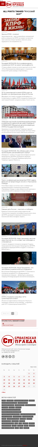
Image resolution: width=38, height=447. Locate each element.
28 (24, 386)
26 (14, 386)
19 (14, 383)
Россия (22, 421)
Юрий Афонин (6, 425)
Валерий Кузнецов (12, 418)
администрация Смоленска (10, 414)
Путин (4, 418)
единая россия (30, 405)
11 (9, 380)
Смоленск (10, 400)
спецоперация (22, 402)
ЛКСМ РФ (11, 407)
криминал (15, 421)
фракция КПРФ (19, 405)
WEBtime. (25, 445)
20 (19, 383)
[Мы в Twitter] (3, 356)
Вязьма (26, 427)
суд (21, 427)
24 (4, 386)
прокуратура (17, 416)
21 (24, 383)
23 (34, 383)
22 (29, 383)
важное (31, 400)
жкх (16, 423)
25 (9, 386)
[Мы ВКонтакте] (6, 356)
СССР (16, 427)
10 (4, 380)
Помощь (4, 407)
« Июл (3, 392)
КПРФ (3, 400)
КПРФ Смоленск (7, 416)
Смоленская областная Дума (11, 409)
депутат (31, 423)
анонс (14, 425)
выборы (18, 407)
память (25, 423)
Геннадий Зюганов (8, 405)
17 (4, 383)
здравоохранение (7, 423)
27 (19, 386)
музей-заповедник (8, 427)
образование (6, 421)
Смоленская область (21, 400)
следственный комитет (28, 414)
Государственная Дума (9, 402)
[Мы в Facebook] (13, 356)
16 (34, 380)
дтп (20, 423)
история (22, 418)
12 (14, 380)
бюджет (20, 425)
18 (9, 383)
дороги (29, 418)
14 (24, 380)
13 (19, 380)
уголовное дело (28, 416)
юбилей (31, 425)
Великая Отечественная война (11, 412)
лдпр (26, 425)
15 (29, 380)
